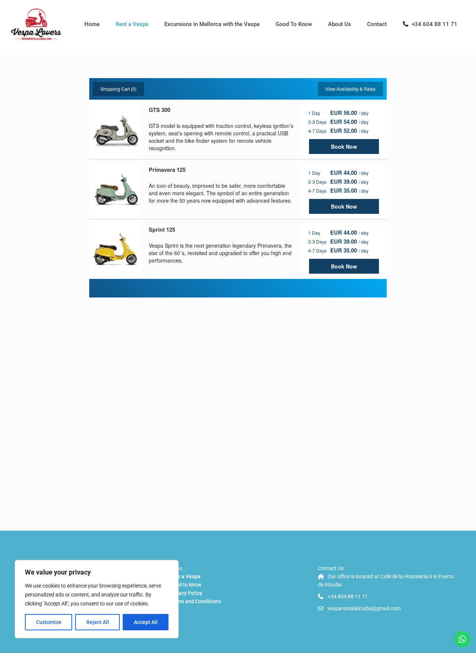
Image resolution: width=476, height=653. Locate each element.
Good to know (185, 585)
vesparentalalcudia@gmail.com (364, 608)
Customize (48, 622)
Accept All (146, 622)
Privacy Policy (185, 593)
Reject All (97, 622)
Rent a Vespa (132, 24)
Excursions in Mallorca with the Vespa (212, 24)
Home (92, 24)
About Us (339, 24)
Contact (377, 24)
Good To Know (294, 24)
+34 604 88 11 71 (434, 24)
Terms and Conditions (195, 601)
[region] (96, 599)
